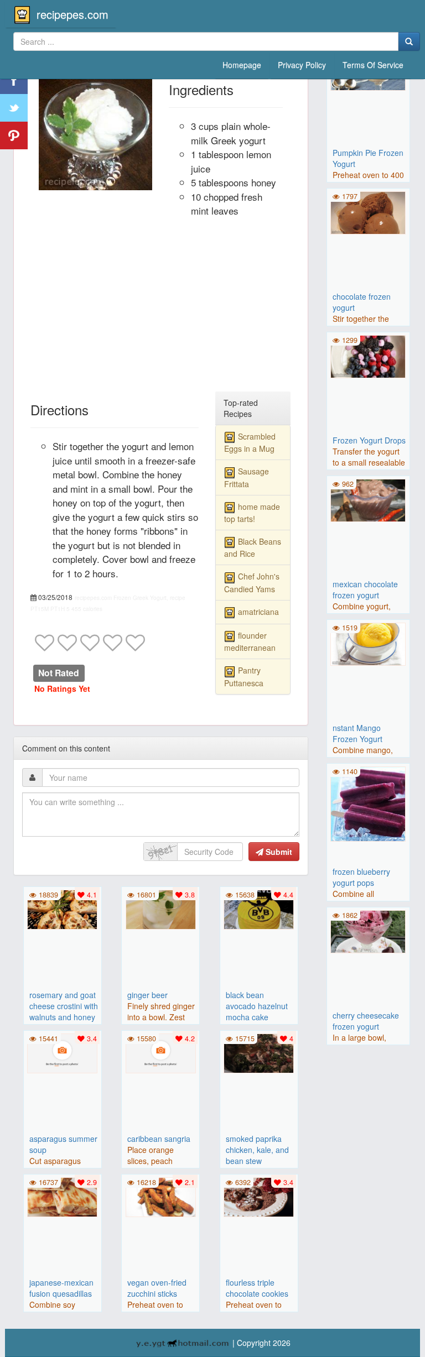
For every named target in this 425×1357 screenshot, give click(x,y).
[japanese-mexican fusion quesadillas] (63, 1195)
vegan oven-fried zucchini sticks (156, 1288)
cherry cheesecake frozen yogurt (366, 1021)
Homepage (241, 64)
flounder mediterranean (250, 641)
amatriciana (258, 611)
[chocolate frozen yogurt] (368, 211)
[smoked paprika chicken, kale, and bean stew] (259, 1051)
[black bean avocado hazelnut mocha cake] (259, 908)
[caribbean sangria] (160, 1051)
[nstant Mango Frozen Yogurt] (368, 642)
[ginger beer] (160, 908)
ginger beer (147, 994)
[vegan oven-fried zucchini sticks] (160, 1195)
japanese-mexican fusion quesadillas (61, 1288)
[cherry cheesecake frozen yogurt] (368, 930)
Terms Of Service (373, 64)
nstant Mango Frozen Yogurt (357, 733)
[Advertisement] (160, 309)
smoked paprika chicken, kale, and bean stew (257, 1149)
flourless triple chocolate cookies (257, 1288)
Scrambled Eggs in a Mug (250, 442)
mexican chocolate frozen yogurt (365, 589)
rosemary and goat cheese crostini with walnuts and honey (63, 1005)
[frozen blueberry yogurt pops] (368, 802)
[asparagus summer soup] (63, 1051)
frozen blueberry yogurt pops (361, 877)
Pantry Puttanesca (243, 676)
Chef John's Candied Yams (251, 582)
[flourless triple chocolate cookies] (259, 1195)
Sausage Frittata (246, 477)
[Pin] (14, 135)
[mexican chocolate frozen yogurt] (368, 498)
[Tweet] (14, 108)
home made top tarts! (252, 512)
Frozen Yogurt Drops (369, 440)
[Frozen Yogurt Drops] (368, 355)
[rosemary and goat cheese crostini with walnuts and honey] (63, 908)
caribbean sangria (158, 1138)
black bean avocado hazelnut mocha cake (257, 1005)
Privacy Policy (302, 64)
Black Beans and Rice (252, 547)
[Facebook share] (14, 80)
